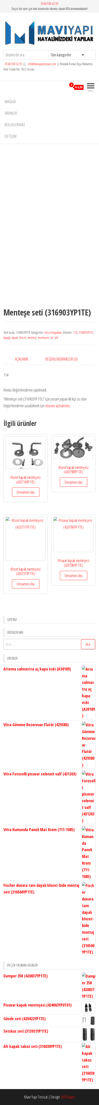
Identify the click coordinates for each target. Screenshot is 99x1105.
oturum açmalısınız (57, 405)
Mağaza (10, 101)
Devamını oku (26, 492)
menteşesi (43, 337)
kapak (15, 337)
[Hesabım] (63, 87)
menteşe (32, 337)
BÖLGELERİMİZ (15, 124)
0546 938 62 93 (49, 3)
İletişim (10, 136)
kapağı (6, 337)
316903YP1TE (86, 332)
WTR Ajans (68, 1097)
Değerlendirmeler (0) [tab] (61, 359)
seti (56, 337)
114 (75, 332)
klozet (22, 337)
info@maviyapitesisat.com (41, 64)
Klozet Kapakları (53, 332)
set (51, 337)
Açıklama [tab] (21, 359)
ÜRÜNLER (11, 113)
